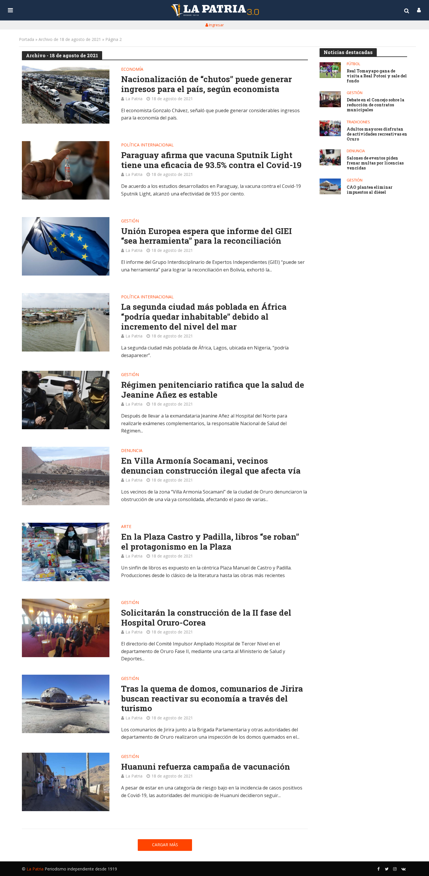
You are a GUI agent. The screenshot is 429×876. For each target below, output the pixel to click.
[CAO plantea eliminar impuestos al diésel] (330, 187)
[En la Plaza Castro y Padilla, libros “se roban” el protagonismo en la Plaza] (65, 552)
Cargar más (165, 844)
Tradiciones (358, 122)
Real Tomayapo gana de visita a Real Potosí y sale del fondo (377, 76)
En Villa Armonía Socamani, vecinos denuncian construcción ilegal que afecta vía (211, 465)
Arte (126, 526)
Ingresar (216, 24)
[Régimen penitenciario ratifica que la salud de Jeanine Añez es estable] (65, 400)
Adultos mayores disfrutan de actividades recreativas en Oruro (377, 134)
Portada (26, 39)
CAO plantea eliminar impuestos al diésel (370, 190)
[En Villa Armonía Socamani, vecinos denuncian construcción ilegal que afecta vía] (65, 476)
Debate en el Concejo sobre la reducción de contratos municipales (375, 105)
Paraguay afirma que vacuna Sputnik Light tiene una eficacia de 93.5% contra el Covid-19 (211, 160)
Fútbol (353, 63)
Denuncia (131, 451)
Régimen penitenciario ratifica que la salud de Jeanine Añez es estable (212, 389)
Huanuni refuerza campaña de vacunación (205, 767)
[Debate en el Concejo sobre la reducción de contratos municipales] (330, 99)
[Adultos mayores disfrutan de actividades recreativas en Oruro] (330, 128)
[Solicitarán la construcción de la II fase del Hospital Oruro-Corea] (65, 628)
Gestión (130, 221)
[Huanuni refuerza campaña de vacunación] (65, 782)
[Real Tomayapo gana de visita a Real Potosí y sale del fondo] (330, 70)
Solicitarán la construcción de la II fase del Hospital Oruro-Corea (206, 617)
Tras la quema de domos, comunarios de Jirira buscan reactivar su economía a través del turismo (212, 698)
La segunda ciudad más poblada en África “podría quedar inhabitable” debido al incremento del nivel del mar (204, 316)
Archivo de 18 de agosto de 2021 (70, 39)
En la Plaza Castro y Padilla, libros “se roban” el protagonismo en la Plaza (210, 541)
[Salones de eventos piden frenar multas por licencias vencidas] (330, 157)
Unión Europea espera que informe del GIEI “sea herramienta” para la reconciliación (206, 236)
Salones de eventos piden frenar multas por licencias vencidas (375, 163)
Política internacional (147, 145)
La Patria (133, 98)
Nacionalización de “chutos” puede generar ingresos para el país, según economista (206, 84)
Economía (132, 69)
